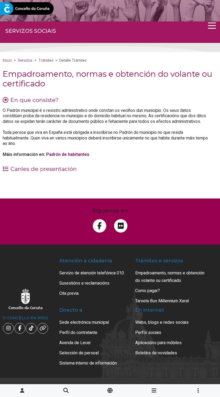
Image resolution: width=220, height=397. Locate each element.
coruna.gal (16, 9)
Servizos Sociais (30, 31)
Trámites (45, 60)
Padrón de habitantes (67, 154)
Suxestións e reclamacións (84, 283)
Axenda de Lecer (75, 343)
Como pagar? (147, 291)
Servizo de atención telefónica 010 (91, 273)
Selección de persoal (79, 353)
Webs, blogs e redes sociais (162, 322)
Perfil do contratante (78, 332)
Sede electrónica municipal (84, 322)
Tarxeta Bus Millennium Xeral (162, 301)
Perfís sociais (148, 332)
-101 (201, 368)
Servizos (25, 60)
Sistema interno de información (88, 363)
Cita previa (69, 293)
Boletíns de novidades (156, 353)
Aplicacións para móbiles (158, 343)
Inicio (7, 60)
